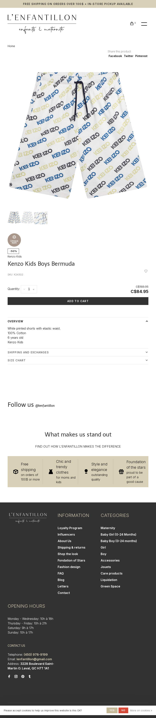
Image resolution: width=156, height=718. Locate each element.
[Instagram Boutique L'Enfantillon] (16, 677)
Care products (112, 573)
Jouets (106, 567)
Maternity (108, 528)
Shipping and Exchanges (28, 352)
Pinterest (141, 56)
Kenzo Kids (15, 256)
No (123, 710)
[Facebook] (9, 677)
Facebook (115, 56)
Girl (103, 547)
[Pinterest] (22, 677)
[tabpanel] (78, 135)
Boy (103, 554)
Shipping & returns (71, 547)
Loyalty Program (70, 528)
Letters (63, 586)
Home (11, 46)
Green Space (110, 586)
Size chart (17, 360)
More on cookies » (141, 710)
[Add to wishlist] (145, 271)
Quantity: (14, 289)
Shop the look (68, 554)
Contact (64, 593)
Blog (61, 580)
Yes (112, 710)
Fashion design (69, 567)
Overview (15, 321)
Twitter (128, 56)
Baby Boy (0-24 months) (119, 541)
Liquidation (109, 580)
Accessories (110, 560)
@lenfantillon (45, 406)
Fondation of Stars (71, 560)
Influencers (66, 534)
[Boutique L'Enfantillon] (28, 518)
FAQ (61, 573)
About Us (64, 541)
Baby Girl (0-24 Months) (118, 534)
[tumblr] (29, 677)
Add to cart (78, 301)
